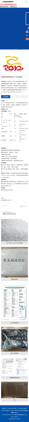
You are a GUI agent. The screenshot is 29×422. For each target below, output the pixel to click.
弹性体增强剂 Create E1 (6, 200)
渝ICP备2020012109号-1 (14, 418)
